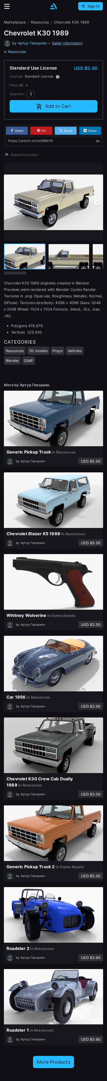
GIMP (28, 360)
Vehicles (75, 351)
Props (57, 351)
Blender (12, 360)
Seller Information (67, 43)
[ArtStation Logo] (53, 6)
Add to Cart (58, 106)
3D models (38, 351)
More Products (53, 1062)
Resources (17, 51)
